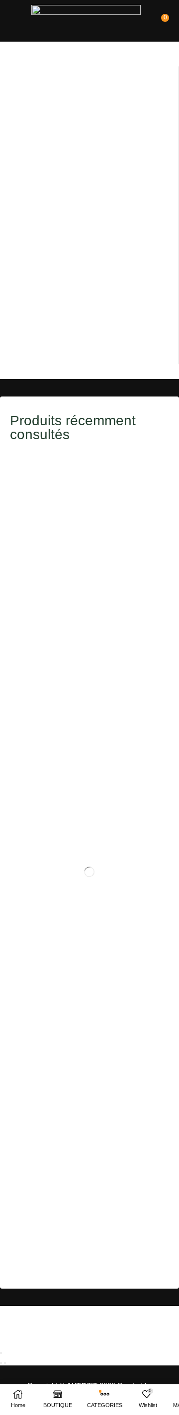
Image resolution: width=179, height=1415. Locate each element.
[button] (15, 18)
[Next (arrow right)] (5, 1363)
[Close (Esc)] (1, 1353)
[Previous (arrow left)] (1, 1363)
